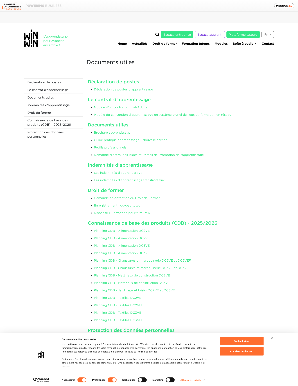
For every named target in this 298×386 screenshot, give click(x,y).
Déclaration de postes (44, 82)
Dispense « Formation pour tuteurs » (122, 213)
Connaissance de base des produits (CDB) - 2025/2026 (49, 122)
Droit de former (39, 112)
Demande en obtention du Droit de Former (127, 198)
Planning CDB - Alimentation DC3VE (122, 245)
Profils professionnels (110, 147)
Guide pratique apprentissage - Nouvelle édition (130, 140)
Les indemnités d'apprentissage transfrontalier (129, 180)
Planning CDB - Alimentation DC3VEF (123, 253)
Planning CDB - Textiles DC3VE (117, 312)
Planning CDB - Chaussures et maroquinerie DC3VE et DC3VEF (142, 268)
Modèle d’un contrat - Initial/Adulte (120, 107)
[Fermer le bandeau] (272, 338)
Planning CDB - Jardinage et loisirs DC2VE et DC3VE (134, 290)
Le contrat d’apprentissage (48, 90)
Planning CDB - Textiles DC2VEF (118, 305)
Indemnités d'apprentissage (48, 105)
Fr (266, 34)
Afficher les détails (190, 380)
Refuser (241, 361)
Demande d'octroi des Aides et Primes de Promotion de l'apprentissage (149, 155)
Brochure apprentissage (112, 132)
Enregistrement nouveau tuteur (118, 205)
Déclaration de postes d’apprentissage (123, 89)
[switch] (112, 379)
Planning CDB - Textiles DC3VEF (118, 320)
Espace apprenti (209, 34)
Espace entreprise (177, 34)
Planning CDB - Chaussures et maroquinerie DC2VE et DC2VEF (142, 260)
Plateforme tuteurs (243, 34)
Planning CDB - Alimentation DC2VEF (123, 238)
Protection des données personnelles (45, 134)
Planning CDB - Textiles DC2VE (117, 298)
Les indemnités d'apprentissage (118, 173)
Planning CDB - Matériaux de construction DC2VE (132, 275)
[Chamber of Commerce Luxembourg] (32, 6)
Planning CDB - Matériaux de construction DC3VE (132, 283)
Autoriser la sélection (241, 351)
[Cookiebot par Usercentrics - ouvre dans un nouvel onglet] (41, 380)
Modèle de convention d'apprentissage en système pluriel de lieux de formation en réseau (162, 115)
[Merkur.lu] (284, 5)
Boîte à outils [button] (243, 43)
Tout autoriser (241, 341)
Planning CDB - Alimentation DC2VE (122, 231)
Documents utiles (40, 97)
